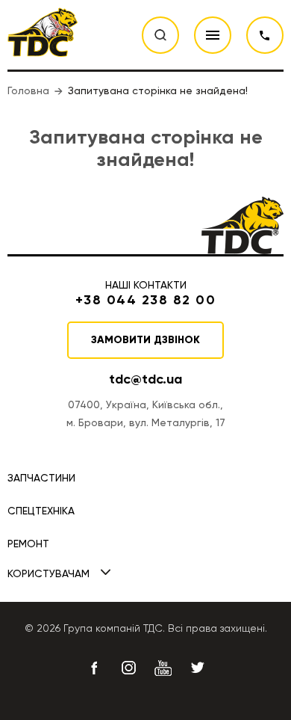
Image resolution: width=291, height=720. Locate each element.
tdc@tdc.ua (145, 379)
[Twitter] (197, 667)
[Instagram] (128, 667)
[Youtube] (162, 667)
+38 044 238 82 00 (265, 35)
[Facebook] (94, 667)
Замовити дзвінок (145, 339)
